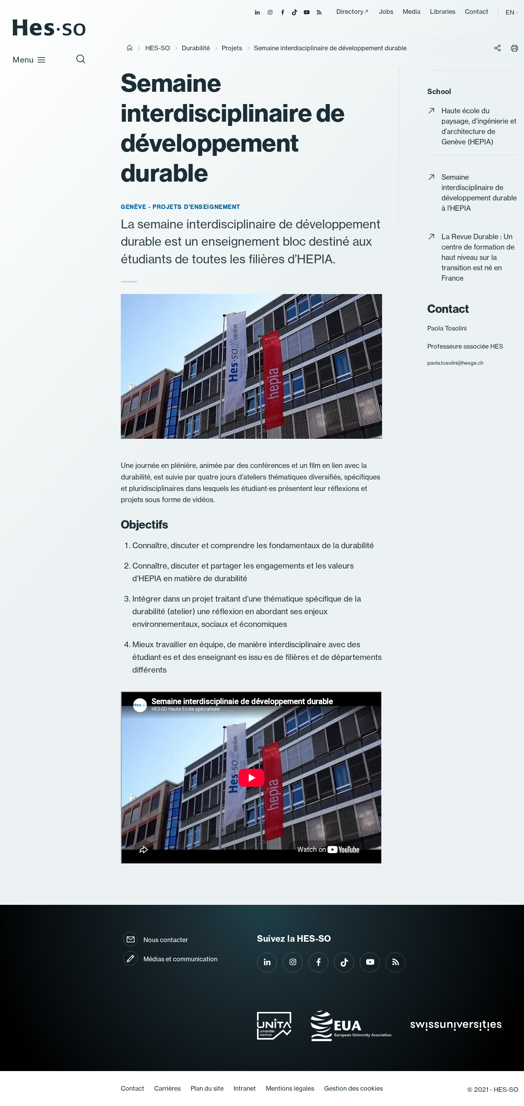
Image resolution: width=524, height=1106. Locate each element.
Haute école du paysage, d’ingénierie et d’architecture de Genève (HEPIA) (479, 126)
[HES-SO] (49, 35)
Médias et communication (180, 959)
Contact (476, 11)
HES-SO (157, 48)
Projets (232, 48)
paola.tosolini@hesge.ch (455, 363)
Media (411, 11)
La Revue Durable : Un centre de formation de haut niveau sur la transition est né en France (478, 257)
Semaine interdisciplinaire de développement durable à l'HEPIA (479, 193)
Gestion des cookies (353, 1088)
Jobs (386, 11)
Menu (23, 59)
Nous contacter (165, 940)
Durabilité (196, 48)
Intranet (245, 1088)
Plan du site (207, 1088)
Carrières (167, 1088)
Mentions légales (290, 1088)
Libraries (442, 11)
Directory (349, 11)
